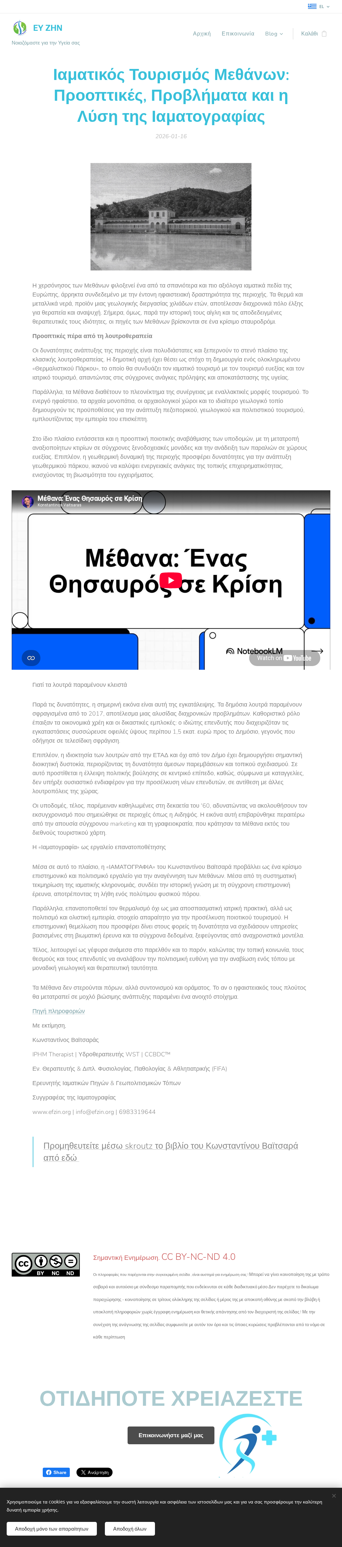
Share (59, 1472)
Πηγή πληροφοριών (58, 1011)
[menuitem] (203, 33)
